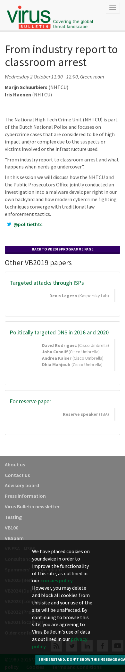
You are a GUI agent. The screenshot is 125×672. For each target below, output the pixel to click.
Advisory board (22, 485)
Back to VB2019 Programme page (63, 249)
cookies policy (56, 580)
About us (15, 464)
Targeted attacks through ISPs (47, 282)
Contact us (17, 475)
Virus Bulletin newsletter (32, 506)
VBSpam (14, 538)
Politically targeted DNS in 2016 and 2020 (59, 332)
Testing (13, 517)
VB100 (11, 527)
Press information (25, 496)
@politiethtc (28, 224)
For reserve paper (30, 401)
